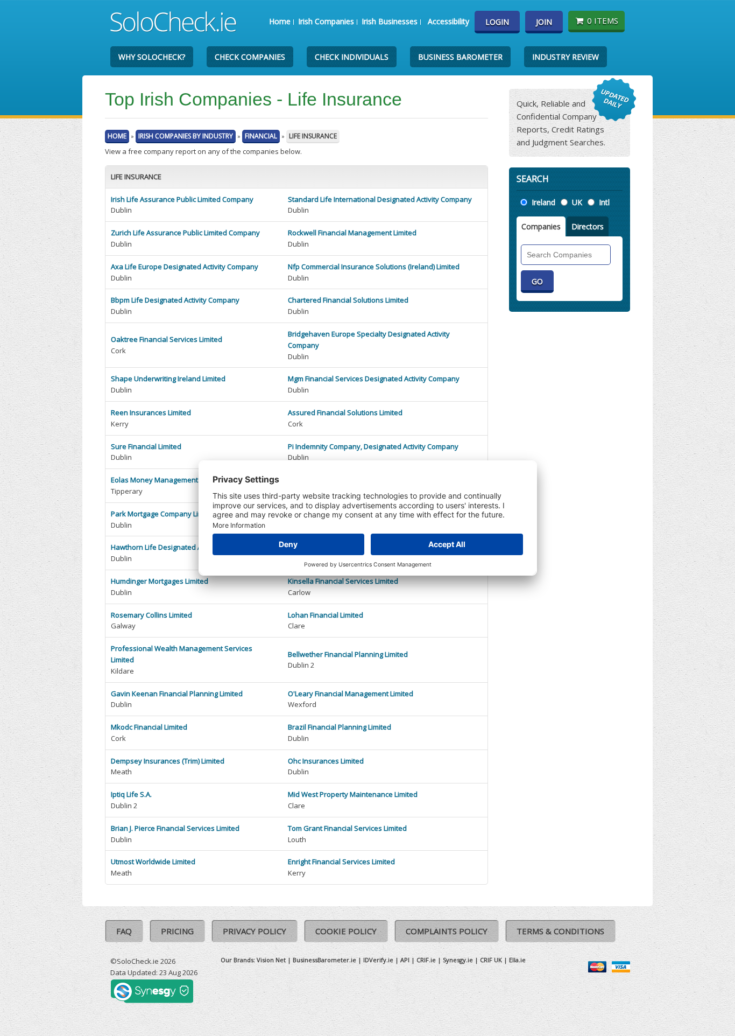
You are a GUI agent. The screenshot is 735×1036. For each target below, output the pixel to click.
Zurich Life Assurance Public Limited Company (185, 232)
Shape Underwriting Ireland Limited (168, 378)
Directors (587, 226)
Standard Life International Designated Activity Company (380, 199)
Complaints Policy (446, 931)
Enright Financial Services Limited (341, 861)
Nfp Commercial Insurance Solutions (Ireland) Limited (374, 266)
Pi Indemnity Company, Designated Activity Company (373, 446)
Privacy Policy (254, 931)
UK (577, 202)
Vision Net (271, 960)
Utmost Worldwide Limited (153, 861)
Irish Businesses (390, 21)
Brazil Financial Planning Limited (339, 727)
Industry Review (565, 57)
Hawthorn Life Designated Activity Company (182, 547)
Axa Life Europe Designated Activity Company (184, 266)
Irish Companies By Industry (185, 136)
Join (544, 22)
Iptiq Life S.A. (131, 794)
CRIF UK (491, 960)
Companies (541, 226)
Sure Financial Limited (146, 446)
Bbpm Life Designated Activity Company (175, 300)
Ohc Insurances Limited (326, 761)
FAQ (124, 931)
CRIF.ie (426, 960)
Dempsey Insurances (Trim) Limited (167, 761)
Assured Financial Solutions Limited (345, 412)
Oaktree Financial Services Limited (166, 339)
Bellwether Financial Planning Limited (348, 654)
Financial (261, 136)
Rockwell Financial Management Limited (352, 232)
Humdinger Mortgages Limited (159, 581)
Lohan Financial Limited (325, 615)
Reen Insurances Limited (151, 412)
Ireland (543, 202)
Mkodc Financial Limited (149, 727)
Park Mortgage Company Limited (163, 514)
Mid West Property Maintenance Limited (353, 794)
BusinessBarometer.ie (324, 960)
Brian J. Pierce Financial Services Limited (175, 828)
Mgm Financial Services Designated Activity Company (374, 378)
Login (497, 22)
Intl (604, 202)
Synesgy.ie (458, 960)
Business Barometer (460, 57)
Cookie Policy (346, 931)
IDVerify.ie (378, 960)
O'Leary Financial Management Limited (350, 693)
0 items (602, 20)
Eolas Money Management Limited (167, 480)
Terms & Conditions (560, 931)
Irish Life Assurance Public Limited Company (182, 199)
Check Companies (250, 57)
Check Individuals (351, 57)
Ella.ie (517, 960)
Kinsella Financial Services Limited (343, 581)
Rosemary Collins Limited (151, 615)
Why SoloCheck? (151, 57)
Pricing (177, 931)
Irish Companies (326, 21)
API (404, 960)
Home (280, 21)
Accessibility (448, 21)
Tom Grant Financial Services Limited (347, 828)
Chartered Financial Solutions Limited (348, 300)
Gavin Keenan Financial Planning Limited (177, 693)
